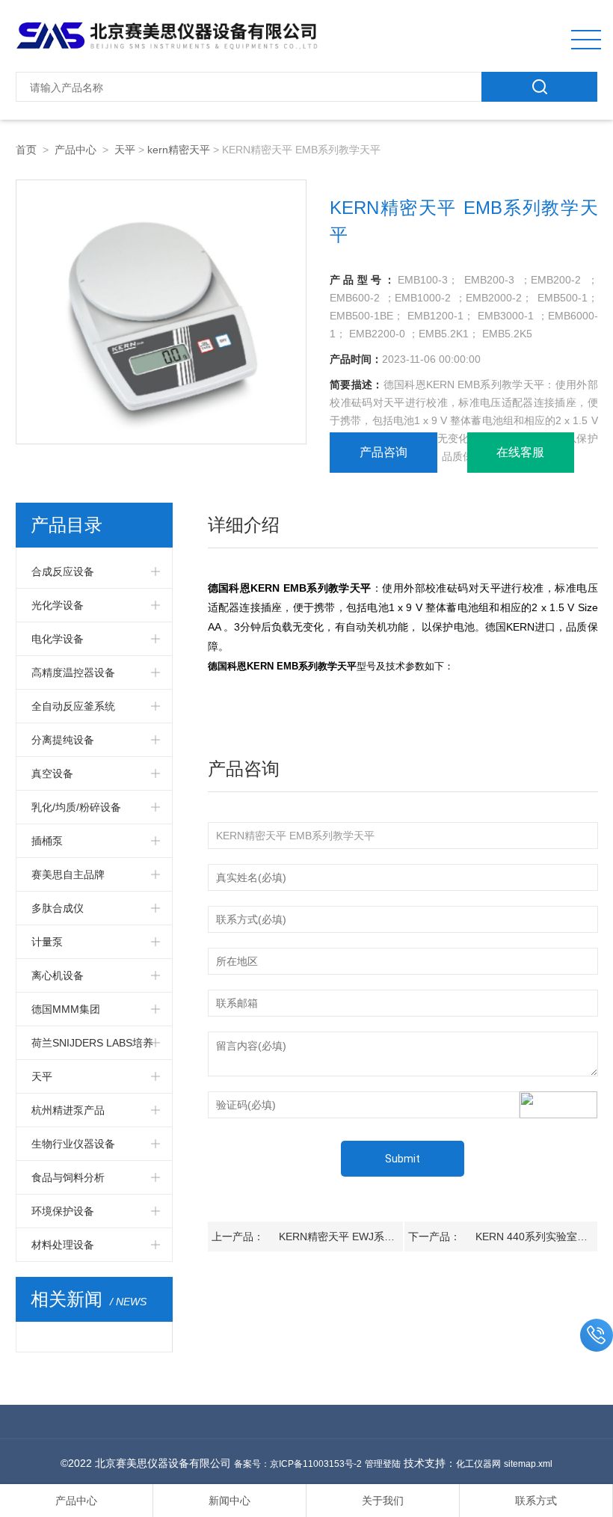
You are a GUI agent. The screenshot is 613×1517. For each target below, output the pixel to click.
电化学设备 (57, 639)
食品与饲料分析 (68, 1177)
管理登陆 (383, 1464)
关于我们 (383, 1501)
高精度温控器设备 (73, 672)
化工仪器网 (478, 1464)
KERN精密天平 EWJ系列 (337, 1236)
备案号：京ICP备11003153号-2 (298, 1464)
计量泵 (47, 942)
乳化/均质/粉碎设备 (76, 807)
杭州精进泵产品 (68, 1110)
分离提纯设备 (62, 740)
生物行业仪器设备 (73, 1144)
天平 (124, 150)
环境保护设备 (62, 1211)
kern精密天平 (178, 150)
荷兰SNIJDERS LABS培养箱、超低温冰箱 (92, 1048)
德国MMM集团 (65, 1009)
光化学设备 (57, 605)
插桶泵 (47, 841)
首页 (26, 150)
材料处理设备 (62, 1245)
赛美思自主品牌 (68, 874)
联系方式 (536, 1501)
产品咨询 (383, 452)
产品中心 (75, 150)
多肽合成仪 (57, 908)
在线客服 (520, 452)
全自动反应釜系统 (73, 706)
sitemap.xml (528, 1464)
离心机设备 (57, 975)
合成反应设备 (62, 571)
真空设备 (52, 773)
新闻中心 (229, 1501)
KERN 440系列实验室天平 (536, 1236)
